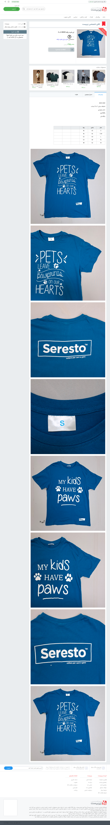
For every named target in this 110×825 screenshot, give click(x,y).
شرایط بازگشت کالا (102, 793)
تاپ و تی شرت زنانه (62, 39)
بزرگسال (98, 17)
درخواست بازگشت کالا (72, 785)
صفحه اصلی (89, 780)
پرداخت (75, 790)
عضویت (75, 782)
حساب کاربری (74, 780)
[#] (68, 803)
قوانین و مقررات (103, 780)
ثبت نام (91, 2)
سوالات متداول (103, 788)
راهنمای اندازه (103, 785)
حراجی (75, 17)
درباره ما (90, 782)
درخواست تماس (88, 790)
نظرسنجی (75, 788)
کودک (91, 17)
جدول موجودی (88, 94)
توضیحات (100, 95)
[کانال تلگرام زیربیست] (5, 1)
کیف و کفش (83, 17)
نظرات (76, 94)
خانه (104, 17)
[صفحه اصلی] (94, 9)
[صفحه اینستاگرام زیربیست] (8, 1)
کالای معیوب (67, 17)
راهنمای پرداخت (103, 782)
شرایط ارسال (104, 790)
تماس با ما (89, 785)
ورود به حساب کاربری (98, 2)
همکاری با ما (89, 788)
